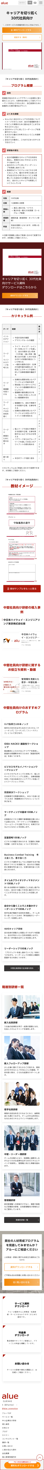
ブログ (4, 1431)
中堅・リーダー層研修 (22, 1146)
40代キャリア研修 (22, 932)
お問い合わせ (7, 1446)
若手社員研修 (22, 1101)
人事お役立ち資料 (9, 1449)
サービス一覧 (7, 1416)
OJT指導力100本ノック (22, 727)
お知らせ (5, 1427)
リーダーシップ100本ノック (22, 952)
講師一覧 (5, 1442)
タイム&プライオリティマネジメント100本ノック (22, 886)
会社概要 (5, 1453)
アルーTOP (6, 1413)
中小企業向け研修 (9, 1420)
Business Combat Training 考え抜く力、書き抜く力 (22, 861)
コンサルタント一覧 (10, 1438)
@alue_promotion (10, 1408)
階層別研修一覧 (22, 1220)
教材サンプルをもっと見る (23, 589)
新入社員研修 (22, 1012)
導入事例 (5, 1424)
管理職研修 (22, 1192)
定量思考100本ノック (22, 840)
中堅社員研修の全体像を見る (22, 968)
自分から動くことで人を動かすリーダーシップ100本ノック (22, 911)
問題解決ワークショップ (22, 795)
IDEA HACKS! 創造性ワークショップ (22, 749)
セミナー (5, 1435)
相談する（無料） (21, 37)
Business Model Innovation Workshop (22, 773)
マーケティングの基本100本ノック (22, 818)
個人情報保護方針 (9, 1457)
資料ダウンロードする (22, 30)
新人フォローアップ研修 (22, 1056)
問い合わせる (35, 3)
